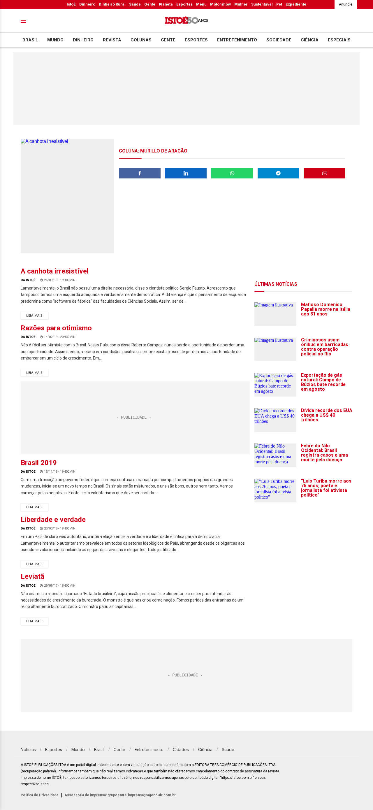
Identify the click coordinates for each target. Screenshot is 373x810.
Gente (149, 4)
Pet (279, 4)
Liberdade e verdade (53, 520)
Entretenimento (237, 39)
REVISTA (112, 39)
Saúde (135, 4)
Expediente (296, 4)
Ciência (310, 39)
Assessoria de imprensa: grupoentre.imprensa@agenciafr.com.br (120, 795)
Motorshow (220, 4)
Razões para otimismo (56, 328)
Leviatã (32, 576)
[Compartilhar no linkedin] (186, 173)
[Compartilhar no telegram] (278, 173)
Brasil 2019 (39, 463)
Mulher (241, 4)
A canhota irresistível (55, 271)
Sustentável (262, 4)
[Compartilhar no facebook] (140, 173)
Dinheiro (87, 4)
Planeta (166, 4)
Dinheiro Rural (112, 4)
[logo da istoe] (186, 21)
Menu (201, 4)
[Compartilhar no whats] (232, 173)
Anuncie (346, 4)
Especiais (339, 39)
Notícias (28, 749)
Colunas (141, 39)
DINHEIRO (83, 39)
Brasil (30, 39)
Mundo (55, 39)
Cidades (181, 749)
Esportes (184, 4)
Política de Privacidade (40, 795)
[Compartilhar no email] (324, 173)
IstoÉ (71, 4)
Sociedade (278, 39)
